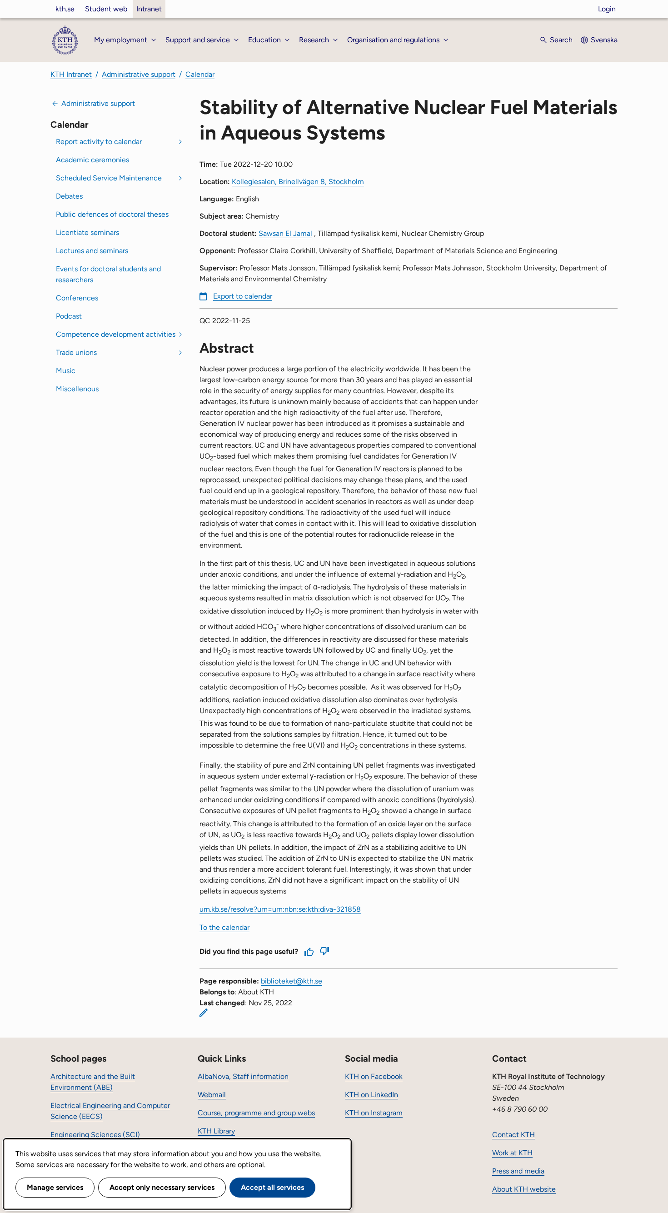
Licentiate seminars (87, 232)
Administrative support (138, 74)
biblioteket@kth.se (291, 981)
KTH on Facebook (374, 1076)
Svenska (604, 39)
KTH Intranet (71, 74)
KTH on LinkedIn (371, 1094)
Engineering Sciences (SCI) (95, 1134)
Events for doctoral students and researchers (108, 274)
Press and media (518, 1171)
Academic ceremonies (92, 159)
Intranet (149, 9)
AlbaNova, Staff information (243, 1076)
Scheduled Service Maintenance (109, 178)
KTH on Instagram (374, 1112)
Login (607, 9)
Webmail (212, 1094)
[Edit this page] (203, 1012)
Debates (69, 196)
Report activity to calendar (99, 141)
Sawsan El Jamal (285, 233)
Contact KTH (513, 1134)
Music (65, 370)
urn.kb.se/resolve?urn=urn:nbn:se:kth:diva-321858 (280, 909)
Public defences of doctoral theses (112, 214)
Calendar (199, 74)
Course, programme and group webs (256, 1112)
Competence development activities (115, 334)
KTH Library (216, 1131)
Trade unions (76, 352)
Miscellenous (77, 388)
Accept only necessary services (162, 1187)
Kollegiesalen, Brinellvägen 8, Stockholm (298, 181)
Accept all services (272, 1187)
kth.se (65, 9)
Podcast (69, 316)
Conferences (77, 298)
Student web (106, 9)
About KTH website (524, 1189)
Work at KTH (512, 1152)
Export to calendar (242, 296)
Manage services (55, 1187)
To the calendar (224, 927)
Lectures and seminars (92, 250)
